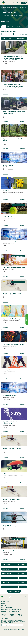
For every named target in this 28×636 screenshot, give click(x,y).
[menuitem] (3, 2)
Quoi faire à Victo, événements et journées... (14, 7)
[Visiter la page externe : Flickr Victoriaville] (19, 615)
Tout (4, 26)
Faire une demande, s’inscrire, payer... (10, 609)
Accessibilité (6, 632)
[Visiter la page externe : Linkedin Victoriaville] (13, 615)
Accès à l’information (13, 632)
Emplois (3, 603)
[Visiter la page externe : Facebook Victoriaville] (2, 615)
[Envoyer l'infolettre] (25, 625)
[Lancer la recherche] (25, 21)
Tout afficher (22, 34)
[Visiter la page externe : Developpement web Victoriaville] (21, 615)
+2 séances (10, 169)
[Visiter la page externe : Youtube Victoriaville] (16, 615)
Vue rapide (5, 67)
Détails (22, 67)
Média (2, 605)
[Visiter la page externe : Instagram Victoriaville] (11, 615)
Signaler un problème (6, 607)
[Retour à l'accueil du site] (2, 7)
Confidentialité (21, 632)
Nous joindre (4, 601)
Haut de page (21, 597)
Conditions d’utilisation (14, 633)
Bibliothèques (20, 26)
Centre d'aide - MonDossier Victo (9, 611)
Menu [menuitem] (24, 2)
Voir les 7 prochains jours (14, 591)
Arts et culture (10, 26)
